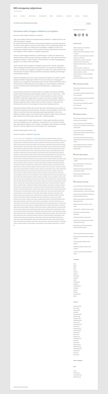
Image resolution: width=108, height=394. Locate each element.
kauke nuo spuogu (18, 162)
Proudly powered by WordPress (21, 387)
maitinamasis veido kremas (41, 183)
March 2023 (76, 308)
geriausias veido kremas (30, 154)
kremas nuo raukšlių (22, 172)
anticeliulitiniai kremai (57, 140)
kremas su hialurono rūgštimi (40, 176)
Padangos (75, 284)
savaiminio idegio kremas (52, 205)
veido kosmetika (30, 213)
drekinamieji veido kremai (54, 148)
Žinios (51, 16)
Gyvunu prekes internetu (81, 154)
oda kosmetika (43, 193)
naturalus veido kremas (41, 191)
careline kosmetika (18, 146)
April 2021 (75, 312)
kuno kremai (34, 178)
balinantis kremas (21, 144)
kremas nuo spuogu (43, 172)
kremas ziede (27, 178)
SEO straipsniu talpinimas (81, 83)
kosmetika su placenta (47, 164)
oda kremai (50, 193)
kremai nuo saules (40, 166)
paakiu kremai (21, 195)
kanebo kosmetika (46, 160)
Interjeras (75, 278)
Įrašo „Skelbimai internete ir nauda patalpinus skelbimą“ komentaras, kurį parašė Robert (83, 146)
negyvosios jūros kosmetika (55, 191)
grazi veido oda (57, 154)
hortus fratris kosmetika (43, 156)
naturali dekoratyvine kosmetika (52, 187)
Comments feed (77, 374)
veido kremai (38, 213)
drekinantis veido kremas (26, 150)
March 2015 (76, 354)
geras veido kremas (53, 152)
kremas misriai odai (41, 170)
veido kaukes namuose (46, 211)
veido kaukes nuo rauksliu (59, 211)
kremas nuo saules (32, 172)
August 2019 (76, 322)
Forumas (22, 16)
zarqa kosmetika (39, 223)
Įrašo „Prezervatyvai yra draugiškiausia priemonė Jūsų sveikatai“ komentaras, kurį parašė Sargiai (83, 125)
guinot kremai (22, 156)
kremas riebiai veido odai (45, 174)
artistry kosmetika (54, 142)
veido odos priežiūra (49, 215)
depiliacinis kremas (47, 146)
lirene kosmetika (37, 181)
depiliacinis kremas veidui (59, 146)
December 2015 (77, 346)
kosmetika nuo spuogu (19, 164)
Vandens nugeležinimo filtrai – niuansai (83, 78)
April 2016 (75, 340)
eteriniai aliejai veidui (55, 150)
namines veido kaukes (27, 187)
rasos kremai (32, 203)
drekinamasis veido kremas (40, 148)
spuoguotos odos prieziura (22, 209)
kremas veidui (20, 178)
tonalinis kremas (49, 209)
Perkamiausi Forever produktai (81, 61)
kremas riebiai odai (34, 174)
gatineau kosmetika (32, 152)
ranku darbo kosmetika (19, 201)
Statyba (75, 290)
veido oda (40, 215)
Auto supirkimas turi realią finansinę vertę (83, 186)
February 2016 (77, 344)
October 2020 (76, 316)
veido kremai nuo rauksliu (48, 213)
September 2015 (77, 348)
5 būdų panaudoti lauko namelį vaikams (83, 233)
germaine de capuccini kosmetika (45, 154)
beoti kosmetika (41, 144)
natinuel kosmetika (38, 187)
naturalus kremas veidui (29, 191)
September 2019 (77, 320)
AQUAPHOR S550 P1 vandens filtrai (82, 217)
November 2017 (77, 330)
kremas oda (60, 172)
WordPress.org (77, 377)
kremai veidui (47, 168)
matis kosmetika (42, 185)
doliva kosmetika (18, 148)
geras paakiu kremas (43, 152)
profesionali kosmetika (44, 199)
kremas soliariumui (27, 176)
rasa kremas (58, 201)
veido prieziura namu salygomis (26, 217)
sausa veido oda (18, 205)
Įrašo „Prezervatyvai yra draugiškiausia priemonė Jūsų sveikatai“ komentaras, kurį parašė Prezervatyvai (83, 132)
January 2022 (76, 310)
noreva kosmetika (26, 193)
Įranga (75, 280)
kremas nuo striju (52, 172)
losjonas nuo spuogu (47, 181)
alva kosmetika (48, 140)
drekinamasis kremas (28, 148)
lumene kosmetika (57, 181)
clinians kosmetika (28, 146)
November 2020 (77, 314)
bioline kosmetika (60, 144)
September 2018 (77, 324)
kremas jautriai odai (61, 168)
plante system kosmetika (24, 197)
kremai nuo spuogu (50, 166)
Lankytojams (32, 16)
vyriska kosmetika (21, 223)
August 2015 (76, 350)
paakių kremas (29, 195)
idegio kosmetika (54, 156)
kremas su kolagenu (53, 176)
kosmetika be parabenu (58, 162)
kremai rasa (59, 166)
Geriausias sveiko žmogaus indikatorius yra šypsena (36, 31)
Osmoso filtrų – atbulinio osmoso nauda (83, 209)
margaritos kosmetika (32, 185)
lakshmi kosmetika (61, 178)
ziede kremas (55, 223)
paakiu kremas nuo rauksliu (41, 195)
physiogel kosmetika (53, 195)
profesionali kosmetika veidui (57, 199)
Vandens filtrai (77, 294)
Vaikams (75, 292)
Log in (74, 370)
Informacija (59, 16)
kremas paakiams (18, 174)
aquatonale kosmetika (44, 142)
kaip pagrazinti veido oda (22, 160)
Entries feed (76, 372)
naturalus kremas (18, 191)
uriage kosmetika (22, 211)
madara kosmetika (29, 183)
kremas (53, 168)
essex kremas (46, 150)
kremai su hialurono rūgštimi (27, 168)
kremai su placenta (39, 168)
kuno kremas (41, 178)
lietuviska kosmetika (27, 181)
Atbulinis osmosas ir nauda (80, 108)
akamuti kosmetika (39, 140)
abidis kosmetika (42, 138)
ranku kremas (36, 201)
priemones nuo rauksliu (19, 199)
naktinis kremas (17, 187)
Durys (74, 269)
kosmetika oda (29, 164)
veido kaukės (36, 211)
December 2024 (77, 306)
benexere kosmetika (31, 144)
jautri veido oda (31, 158)
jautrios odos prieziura (41, 158)
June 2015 (75, 352)
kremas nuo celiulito (51, 170)
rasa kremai (51, 201)
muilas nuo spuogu (60, 185)
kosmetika (49, 162)
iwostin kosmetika (22, 158)
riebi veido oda (40, 203)
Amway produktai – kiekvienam (81, 67)
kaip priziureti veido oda (35, 160)
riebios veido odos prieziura (51, 203)
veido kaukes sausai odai (20, 213)
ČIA (35, 130)
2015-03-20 (37, 134)
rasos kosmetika (25, 203)
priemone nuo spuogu (55, 197)
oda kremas (57, 193)
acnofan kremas (22, 140)
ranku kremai (29, 201)
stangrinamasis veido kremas (37, 209)
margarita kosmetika (54, 183)
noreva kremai (35, 193)
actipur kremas (30, 140)
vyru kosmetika (31, 223)
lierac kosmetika (18, 181)
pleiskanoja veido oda (36, 197)
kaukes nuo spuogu (28, 162)
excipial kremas (23, 152)
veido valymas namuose (53, 221)
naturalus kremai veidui (60, 189)
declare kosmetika (37, 146)
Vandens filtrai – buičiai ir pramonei (82, 59)
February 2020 (77, 318)
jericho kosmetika (51, 158)
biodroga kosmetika (51, 144)
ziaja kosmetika (48, 223)
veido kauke (30, 211)
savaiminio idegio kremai (39, 205)
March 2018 (76, 326)
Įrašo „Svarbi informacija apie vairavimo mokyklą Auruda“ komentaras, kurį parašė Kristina (83, 139)
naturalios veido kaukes (38, 189)
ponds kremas (45, 197)
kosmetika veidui (57, 164)
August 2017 (76, 332)
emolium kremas (38, 150)
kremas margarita (31, 170)
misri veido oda (51, 185)
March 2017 (76, 334)
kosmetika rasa (37, 164)
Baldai (15, 16)
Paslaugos (75, 288)
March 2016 (76, 342)
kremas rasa (26, 174)
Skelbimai (85, 16)
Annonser (69, 16)
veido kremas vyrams (21, 215)
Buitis (74, 267)
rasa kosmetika (44, 201)
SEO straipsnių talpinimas (28, 8)
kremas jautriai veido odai (20, 170)
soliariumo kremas (52, 207)
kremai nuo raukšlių (30, 166)
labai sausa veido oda (50, 178)
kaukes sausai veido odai (40, 162)
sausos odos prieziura (27, 205)
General (77, 16)
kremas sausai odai (57, 174)
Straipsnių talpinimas (80, 114)
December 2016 (77, 338)
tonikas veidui (57, 209)
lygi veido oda (20, 183)
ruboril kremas (62, 203)
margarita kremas (21, 185)
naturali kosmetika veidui (25, 189)
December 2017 (77, 328)
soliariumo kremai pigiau (40, 207)
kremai (23, 166)
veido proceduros (42, 221)
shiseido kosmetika (29, 207)
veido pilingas (57, 215)
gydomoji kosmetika (32, 156)
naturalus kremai (49, 189)
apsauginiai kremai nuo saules (30, 142)
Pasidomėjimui (42, 16)
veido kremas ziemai (32, 215)
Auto (74, 263)
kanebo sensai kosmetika (57, 160)
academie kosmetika (52, 138)
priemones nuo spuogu (32, 199)
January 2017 (76, 336)
